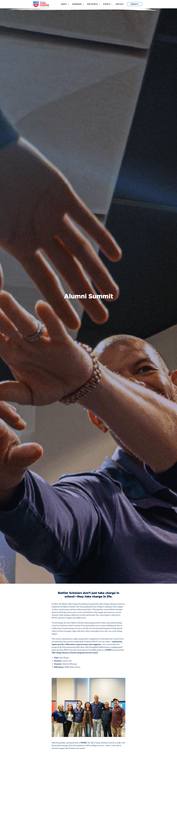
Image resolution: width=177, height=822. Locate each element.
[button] (65, 4)
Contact (120, 4)
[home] (41, 4)
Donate (134, 4)
